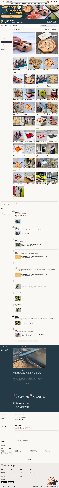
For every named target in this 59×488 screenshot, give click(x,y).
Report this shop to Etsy (4, 52)
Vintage (35, 3)
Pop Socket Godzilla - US (33, 451)
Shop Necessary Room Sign (5, 455)
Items (2, 25)
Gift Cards (45, 3)
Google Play (11, 482)
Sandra (16, 262)
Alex (15, 292)
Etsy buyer (16, 316)
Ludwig (16, 280)
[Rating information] (5, 22)
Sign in (51, 1)
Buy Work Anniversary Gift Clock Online (6, 452)
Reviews (6, 25)
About (10, 25)
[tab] (6, 29)
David (18, 215)
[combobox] (26, 2)
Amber (16, 211)
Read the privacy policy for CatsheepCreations (21, 440)
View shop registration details (20, 445)
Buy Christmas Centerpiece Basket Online (6, 454)
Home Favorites (24, 3)
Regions (56, 486)
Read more (27, 383)
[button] (49, 21)
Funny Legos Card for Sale (47, 451)
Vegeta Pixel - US (3, 451)
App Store (4, 482)
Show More (29, 459)
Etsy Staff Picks (17, 3)
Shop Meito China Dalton (18, 451)
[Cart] (56, 2)
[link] (16, 341)
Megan (16, 227)
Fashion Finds (30, 3)
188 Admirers (3, 49)
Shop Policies (15, 25)
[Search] (48, 2)
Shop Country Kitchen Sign (4, 453)
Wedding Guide (40, 3)
